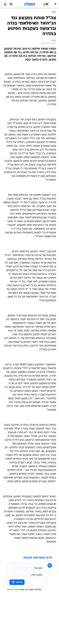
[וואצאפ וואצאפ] (11, 4)
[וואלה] (29, 4)
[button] (46, 4)
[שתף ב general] (5, 4)
